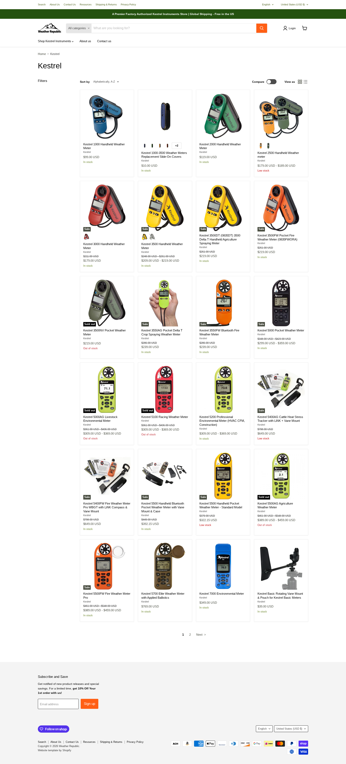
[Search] (261, 28)
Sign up (89, 704)
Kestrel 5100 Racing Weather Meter (164, 417)
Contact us (104, 41)
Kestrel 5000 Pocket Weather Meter (280, 330)
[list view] (305, 82)
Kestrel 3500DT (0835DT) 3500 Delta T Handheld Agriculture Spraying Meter (219, 239)
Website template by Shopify (54, 750)
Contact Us (70, 4)
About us (85, 41)
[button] (290, 28)
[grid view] (300, 82)
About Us (55, 4)
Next (199, 634)
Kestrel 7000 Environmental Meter (221, 593)
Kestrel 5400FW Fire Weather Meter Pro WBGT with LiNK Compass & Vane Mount (106, 507)
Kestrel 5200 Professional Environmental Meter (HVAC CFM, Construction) (222, 420)
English (266, 4)
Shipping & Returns (106, 4)
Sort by (85, 81)
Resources (86, 4)
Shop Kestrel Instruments (55, 41)
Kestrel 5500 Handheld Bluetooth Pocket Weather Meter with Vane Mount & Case (162, 507)
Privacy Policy (128, 4)
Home (42, 54)
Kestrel (87, 152)
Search (42, 4)
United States (293, 4)
